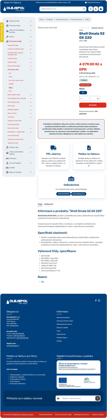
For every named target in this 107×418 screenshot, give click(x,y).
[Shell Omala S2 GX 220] (56, 42)
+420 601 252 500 (18, 333)
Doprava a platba (62, 327)
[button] (31, 21)
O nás (58, 331)
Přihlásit (6, 2)
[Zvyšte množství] (98, 98)
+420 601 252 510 (19, 336)
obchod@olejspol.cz (79, 194)
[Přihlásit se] (97, 398)
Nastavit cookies (27, 414)
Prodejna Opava (62, 338)
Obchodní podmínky (63, 317)
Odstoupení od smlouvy (64, 324)
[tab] (40, 204)
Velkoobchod (61, 334)
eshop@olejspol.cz (13, 346)
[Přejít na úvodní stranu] (14, 9)
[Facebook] (96, 300)
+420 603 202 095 (63, 194)
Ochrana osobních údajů (65, 321)
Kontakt (59, 341)
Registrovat (17, 2)
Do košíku (93, 105)
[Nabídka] (90, 8)
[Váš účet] (95, 8)
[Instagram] (99, 300)
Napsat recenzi (97, 28)
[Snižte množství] (81, 98)
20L (83, 92)
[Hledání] (84, 8)
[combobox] (60, 8)
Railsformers (17, 414)
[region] (56, 42)
